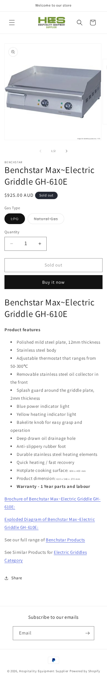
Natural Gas (49, 220)
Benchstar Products (65, 540)
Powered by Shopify (85, 671)
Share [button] (16, 578)
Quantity (11, 231)
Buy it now (53, 282)
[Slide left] (40, 151)
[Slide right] (66, 151)
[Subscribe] (87, 633)
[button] (11, 22)
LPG (18, 220)
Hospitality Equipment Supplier (44, 671)
